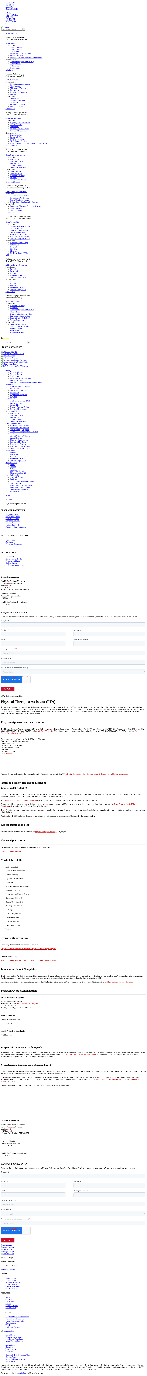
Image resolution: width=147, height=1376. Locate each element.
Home (8, 495)
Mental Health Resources (15, 1319)
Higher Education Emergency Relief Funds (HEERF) (29, 143)
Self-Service (10, 1302)
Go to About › (11, 43)
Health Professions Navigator (27, 1003)
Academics (10, 499)
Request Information (17, 107)
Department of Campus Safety (21, 314)
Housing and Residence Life (20, 234)
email (9, 585)
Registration (14, 163)
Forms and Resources (18, 131)
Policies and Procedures (14, 1339)
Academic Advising (17, 161)
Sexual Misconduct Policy (15, 1321)
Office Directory (11, 1288)
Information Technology (19, 243)
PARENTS (10, 5)
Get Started (10, 557)
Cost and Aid (10, 109)
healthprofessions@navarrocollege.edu (119, 982)
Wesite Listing (11, 1349)
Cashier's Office (16, 137)
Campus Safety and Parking (20, 239)
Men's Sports (10, 450)
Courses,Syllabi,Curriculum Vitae (18, 1355)
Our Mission (14, 51)
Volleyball (13, 286)
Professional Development (19, 198)
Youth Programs (16, 210)
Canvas (8, 1304)
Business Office (16, 135)
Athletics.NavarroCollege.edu (16, 265)
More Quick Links (12, 475)
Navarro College (21, 1373)
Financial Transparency (14, 1337)
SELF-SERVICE (12, 15)
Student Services (12, 1306)
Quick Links (10, 292)
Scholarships (14, 127)
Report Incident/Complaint (15, 1359)
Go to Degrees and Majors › (16, 155)
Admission (9, 70)
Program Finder (15, 159)
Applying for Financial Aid (20, 123)
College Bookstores (13, 1286)
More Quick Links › (13, 302)
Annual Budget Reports (14, 1341)
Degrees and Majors (13, 145)
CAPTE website (47, 731)
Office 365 (9, 1299)
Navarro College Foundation (20, 326)
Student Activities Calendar (20, 226)
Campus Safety (11, 1357)
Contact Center (11, 1308)
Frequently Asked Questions (16, 527)
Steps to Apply (11, 540)
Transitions (14, 102)
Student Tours (11, 1280)
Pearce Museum (16, 328)
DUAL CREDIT (12, 9)
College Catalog (16, 174)
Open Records (11, 1323)
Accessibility (10, 1345)
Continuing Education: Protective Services (25, 206)
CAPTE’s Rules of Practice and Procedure (80, 1054)
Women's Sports (11, 463)
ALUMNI (9, 7)
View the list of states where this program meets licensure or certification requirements (97, 774)
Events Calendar (11, 1284)
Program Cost (11, 523)
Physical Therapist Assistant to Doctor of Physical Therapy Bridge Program (28, 960)
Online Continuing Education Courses (24, 202)
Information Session (13, 517)
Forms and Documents (14, 544)
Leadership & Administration (20, 53)
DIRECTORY (11, 21)
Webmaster (10, 1351)
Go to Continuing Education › (16, 192)
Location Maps (11, 1278)
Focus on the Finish (13, 561)
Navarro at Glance (16, 47)
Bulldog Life (14, 245)
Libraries (13, 178)
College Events (15, 64)
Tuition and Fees (16, 125)
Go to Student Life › (13, 222)
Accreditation (10, 1335)
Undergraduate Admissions (20, 84)
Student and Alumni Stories (15, 565)
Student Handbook (17, 320)
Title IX (8, 1325)
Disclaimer (9, 1347)
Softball (13, 283)
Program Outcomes (13, 521)
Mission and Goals (12, 519)
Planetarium (14, 330)
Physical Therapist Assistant (45, 832)
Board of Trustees (16, 56)
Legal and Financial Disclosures (17, 1317)
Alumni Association (17, 332)
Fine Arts (13, 249)
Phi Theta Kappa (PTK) (19, 253)
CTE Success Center (17, 139)
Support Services (16, 228)
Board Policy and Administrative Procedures (26, 58)
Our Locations (15, 68)
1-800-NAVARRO (8, 1269)
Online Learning (16, 165)
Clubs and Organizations (19, 230)
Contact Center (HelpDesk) (20, 318)
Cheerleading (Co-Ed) (18, 277)
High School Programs (18, 92)
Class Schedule (15, 172)
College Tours (15, 66)
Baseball (13, 269)
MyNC (8, 1297)
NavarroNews (15, 247)
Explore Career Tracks (14, 559)
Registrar (13, 94)
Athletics (9, 255)
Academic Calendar (17, 176)
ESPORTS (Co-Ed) (17, 275)
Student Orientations (17, 100)
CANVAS (9, 17)
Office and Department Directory (22, 62)
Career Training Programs (19, 200)
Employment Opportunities (20, 316)
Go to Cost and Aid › (13, 118)
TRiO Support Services (18, 141)
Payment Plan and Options (19, 129)
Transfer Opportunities (18, 180)
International (14, 90)
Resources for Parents (18, 104)
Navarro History (16, 49)
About (8, 370)
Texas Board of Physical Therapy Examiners (20, 800)
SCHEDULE (10, 19)
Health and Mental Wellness (20, 237)
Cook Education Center (18, 324)
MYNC (8, 13)
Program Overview (12, 515)
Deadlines (9, 542)
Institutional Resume (13, 1327)
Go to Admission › (12, 80)
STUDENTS (10, 3)
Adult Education (16, 208)
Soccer (12, 281)
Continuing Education (18, 167)
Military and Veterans (18, 88)
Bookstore (14, 308)
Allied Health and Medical (19, 196)
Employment (10, 1361)
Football (13, 273)
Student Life (10, 212)
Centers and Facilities (18, 232)
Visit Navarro (15, 86)
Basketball (14, 271)
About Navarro (11, 33)
